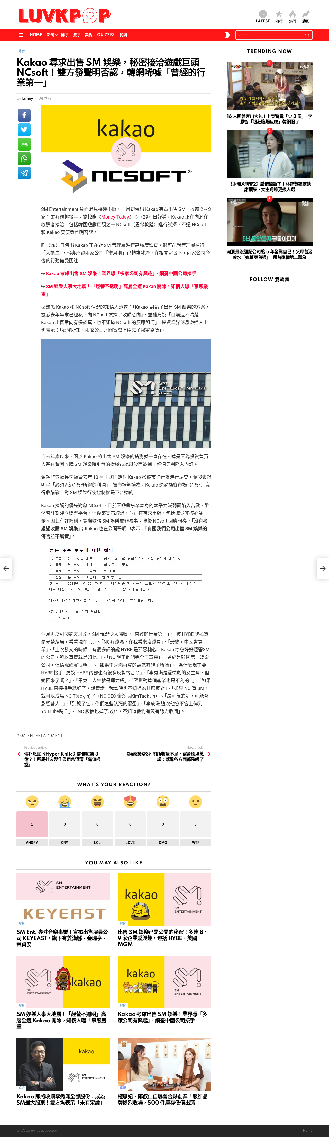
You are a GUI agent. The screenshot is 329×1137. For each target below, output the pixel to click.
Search (307, 36)
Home (36, 35)
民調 (123, 35)
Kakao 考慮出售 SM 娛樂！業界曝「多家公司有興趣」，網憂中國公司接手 (121, 273)
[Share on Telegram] (24, 173)
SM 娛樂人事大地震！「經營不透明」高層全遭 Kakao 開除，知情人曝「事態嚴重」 (61, 1021)
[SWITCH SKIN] (227, 35)
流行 (279, 21)
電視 (123, 1088)
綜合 (21, 923)
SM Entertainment (41, 736)
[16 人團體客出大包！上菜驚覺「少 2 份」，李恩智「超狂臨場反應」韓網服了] (270, 86)
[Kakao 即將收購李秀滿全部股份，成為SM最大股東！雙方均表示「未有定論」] (63, 1064)
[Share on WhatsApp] (24, 158)
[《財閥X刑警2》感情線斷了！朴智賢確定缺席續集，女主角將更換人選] (270, 154)
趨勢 (305, 21)
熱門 (292, 21)
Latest (263, 21)
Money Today (115, 217)
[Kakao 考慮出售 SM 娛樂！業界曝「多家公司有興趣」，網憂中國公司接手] (164, 982)
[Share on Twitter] (24, 129)
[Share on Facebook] (24, 115)
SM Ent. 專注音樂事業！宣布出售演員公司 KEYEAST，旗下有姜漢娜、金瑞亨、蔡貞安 (62, 939)
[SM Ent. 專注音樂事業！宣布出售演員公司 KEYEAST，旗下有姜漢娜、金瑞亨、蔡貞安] (63, 899)
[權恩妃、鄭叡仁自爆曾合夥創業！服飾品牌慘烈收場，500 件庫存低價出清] (164, 1064)
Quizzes (106, 35)
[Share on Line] (24, 144)
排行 (64, 35)
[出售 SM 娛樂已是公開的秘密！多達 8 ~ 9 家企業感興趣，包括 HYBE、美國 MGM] (164, 899)
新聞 (50, 35)
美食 (88, 35)
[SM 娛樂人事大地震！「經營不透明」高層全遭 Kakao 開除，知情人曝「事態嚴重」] (63, 982)
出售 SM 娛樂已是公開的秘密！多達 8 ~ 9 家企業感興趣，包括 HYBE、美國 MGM (163, 939)
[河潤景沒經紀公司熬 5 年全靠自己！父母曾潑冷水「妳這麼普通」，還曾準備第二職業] (270, 222)
